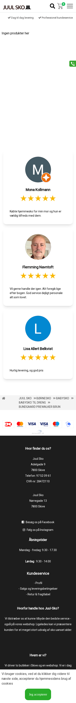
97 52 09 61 (43, 475)
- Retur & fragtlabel (38, 594)
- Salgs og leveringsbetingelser (38, 588)
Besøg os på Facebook (39, 522)
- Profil (38, 583)
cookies (21, 674)
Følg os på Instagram (39, 529)
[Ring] (71, 63)
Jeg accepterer (38, 694)
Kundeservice (38, 573)
